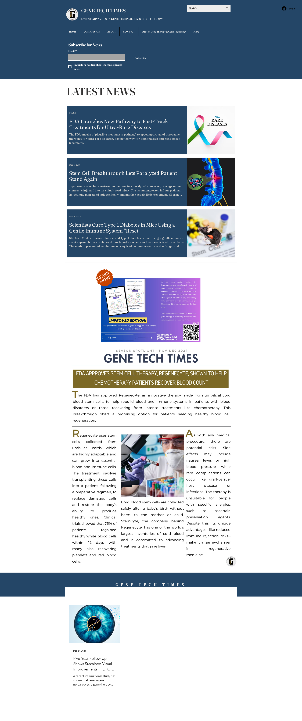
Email (72, 51)
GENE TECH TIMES (103, 10)
